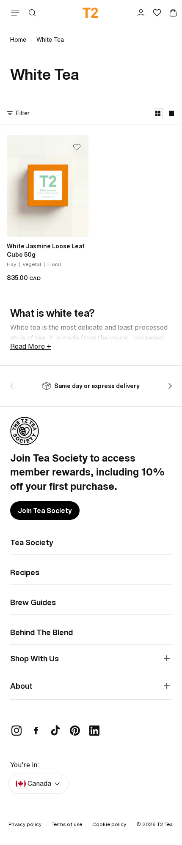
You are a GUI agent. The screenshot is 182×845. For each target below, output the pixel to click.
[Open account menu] (141, 13)
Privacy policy (24, 824)
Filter (23, 113)
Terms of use (67, 824)
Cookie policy (109, 824)
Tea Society (31, 542)
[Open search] (32, 13)
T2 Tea (165, 824)
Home (18, 39)
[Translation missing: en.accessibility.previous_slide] (13, 386)
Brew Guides (33, 602)
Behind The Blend (41, 632)
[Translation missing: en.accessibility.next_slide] (168, 386)
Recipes (24, 572)
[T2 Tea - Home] (90, 12)
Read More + (30, 346)
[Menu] (13, 12)
